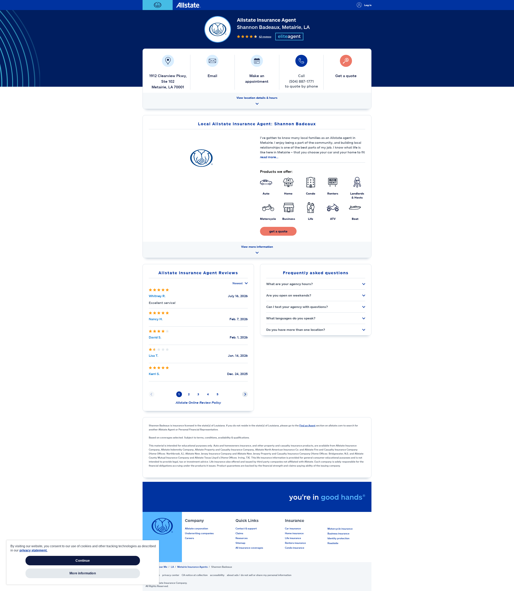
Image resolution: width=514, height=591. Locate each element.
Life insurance (293, 538)
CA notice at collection (195, 575)
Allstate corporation (196, 528)
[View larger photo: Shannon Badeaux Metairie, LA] (201, 158)
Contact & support (246, 528)
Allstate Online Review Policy (198, 402)
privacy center (170, 575)
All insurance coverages (249, 547)
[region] (82, 562)
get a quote (278, 231)
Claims (239, 533)
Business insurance (338, 533)
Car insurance (293, 528)
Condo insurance (294, 547)
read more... (269, 157)
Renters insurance (295, 542)
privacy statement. (33, 550)
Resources (242, 538)
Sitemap (240, 542)
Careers (189, 538)
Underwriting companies (199, 533)
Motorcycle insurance (340, 528)
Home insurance (294, 533)
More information (82, 573)
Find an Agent (307, 425)
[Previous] (151, 394)
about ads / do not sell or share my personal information (259, 575)
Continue (82, 560)
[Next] (245, 394)
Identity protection (338, 538)
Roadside (332, 543)
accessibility (217, 575)
